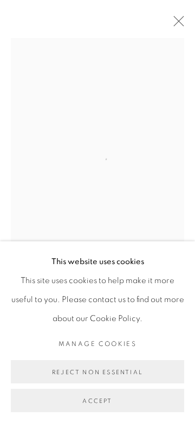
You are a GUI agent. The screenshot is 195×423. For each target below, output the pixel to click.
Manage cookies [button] (97, 344)
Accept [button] (97, 401)
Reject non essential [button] (97, 372)
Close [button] (176, 24)
